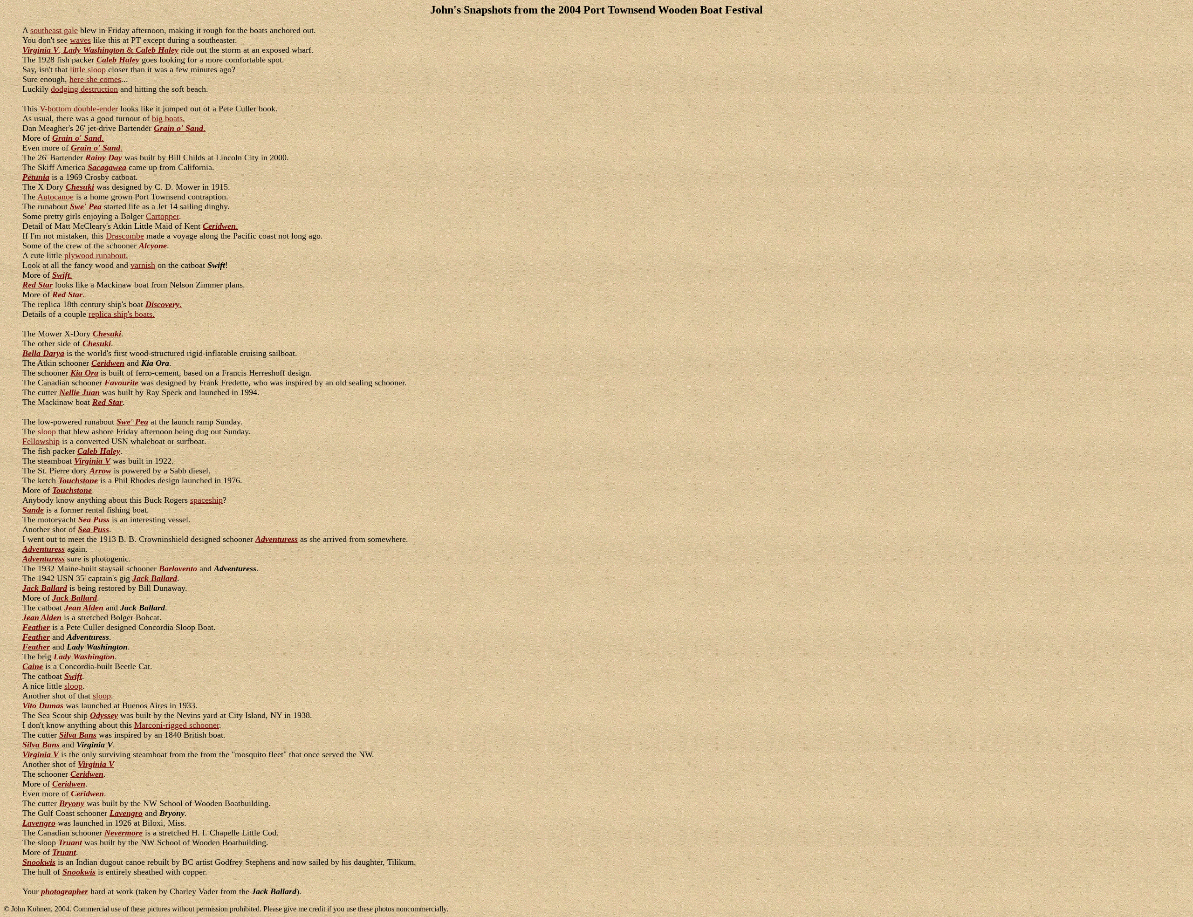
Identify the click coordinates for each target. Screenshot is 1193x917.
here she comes (95, 79)
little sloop (88, 69)
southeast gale (54, 30)
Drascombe (125, 235)
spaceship (206, 500)
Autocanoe (55, 196)
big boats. (168, 118)
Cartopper (162, 216)
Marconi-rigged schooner (176, 725)
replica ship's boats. (122, 314)
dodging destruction (84, 89)
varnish (142, 265)
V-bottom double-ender (79, 108)
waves (80, 40)
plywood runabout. (96, 255)
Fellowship (41, 441)
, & (100, 50)
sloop (47, 431)
